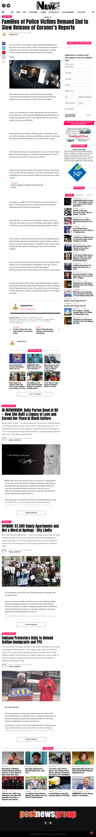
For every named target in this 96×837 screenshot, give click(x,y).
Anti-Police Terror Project (19, 319)
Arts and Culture (54, 12)
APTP (31, 319)
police (23, 321)
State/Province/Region (85, 97)
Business (43, 12)
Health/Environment (68, 12)
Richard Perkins (45, 321)
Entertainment (33, 12)
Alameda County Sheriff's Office (31, 317)
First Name (68, 73)
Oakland (13, 321)
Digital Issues (81, 12)
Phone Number (69, 109)
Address (67, 85)
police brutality (32, 321)
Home (12, 12)
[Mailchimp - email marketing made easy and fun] (88, 115)
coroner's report (49, 319)
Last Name (68, 79)
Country (81, 103)
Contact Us (47, 17)
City (66, 97)
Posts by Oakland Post (27, 309)
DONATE (18, 12)
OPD (18, 321)
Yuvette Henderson (16, 322)
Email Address (70, 67)
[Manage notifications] (91, 832)
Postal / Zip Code (70, 103)
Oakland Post (13, 34)
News (24, 12)
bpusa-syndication (15, 440)
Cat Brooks (38, 319)
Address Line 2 (69, 91)
